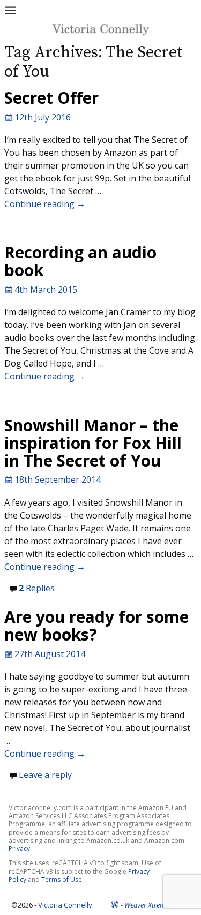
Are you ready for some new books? (96, 625)
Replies (37, 588)
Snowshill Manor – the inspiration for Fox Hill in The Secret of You (93, 442)
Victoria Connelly (65, 905)
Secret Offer (51, 98)
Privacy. (20, 848)
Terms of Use (61, 879)
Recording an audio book (80, 261)
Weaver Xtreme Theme (157, 905)
